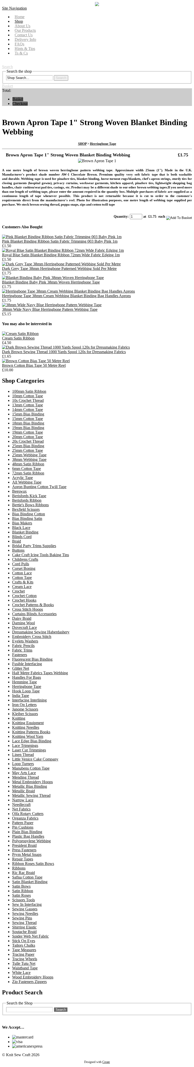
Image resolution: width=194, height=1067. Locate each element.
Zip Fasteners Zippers (29, 981)
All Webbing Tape (26, 482)
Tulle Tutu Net (23, 963)
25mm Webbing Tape (29, 455)
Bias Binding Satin (27, 518)
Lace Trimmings (25, 745)
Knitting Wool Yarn (27, 736)
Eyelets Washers (25, 641)
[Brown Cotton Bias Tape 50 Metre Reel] (36, 361)
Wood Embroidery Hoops (32, 977)
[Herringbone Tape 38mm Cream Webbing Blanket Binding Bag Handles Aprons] (68, 291)
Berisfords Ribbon (26, 500)
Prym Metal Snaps (26, 854)
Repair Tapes (22, 859)
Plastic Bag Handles (28, 836)
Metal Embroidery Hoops (32, 782)
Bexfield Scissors (26, 509)
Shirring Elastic (24, 927)
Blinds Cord (22, 537)
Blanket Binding (25, 532)
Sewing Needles (25, 913)
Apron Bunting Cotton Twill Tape (39, 487)
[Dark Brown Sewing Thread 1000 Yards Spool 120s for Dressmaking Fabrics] (66, 347)
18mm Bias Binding (28, 423)
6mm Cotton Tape (26, 468)
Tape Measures (24, 950)
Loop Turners (23, 764)
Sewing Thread (24, 922)
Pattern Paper (22, 823)
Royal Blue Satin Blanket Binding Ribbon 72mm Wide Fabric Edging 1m (61, 255)
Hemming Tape (24, 682)
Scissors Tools (23, 900)
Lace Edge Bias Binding (31, 741)
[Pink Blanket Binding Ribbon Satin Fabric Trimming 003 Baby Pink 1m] (62, 237)
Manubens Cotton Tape (31, 768)
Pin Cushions (22, 827)
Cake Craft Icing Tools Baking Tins (40, 555)
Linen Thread (23, 754)
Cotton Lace (22, 573)
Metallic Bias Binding (29, 786)
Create (106, 1062)
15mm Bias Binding (28, 414)
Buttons (18, 550)
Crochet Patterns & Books (33, 605)
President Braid (24, 845)
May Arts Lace (24, 773)
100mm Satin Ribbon (29, 391)
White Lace (21, 972)
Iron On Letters (24, 705)
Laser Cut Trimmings (29, 750)
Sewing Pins (22, 918)
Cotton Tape (22, 577)
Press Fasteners (24, 850)
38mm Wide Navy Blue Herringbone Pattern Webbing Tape (50, 309)
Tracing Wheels (24, 959)
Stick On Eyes (23, 941)
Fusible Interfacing (27, 664)
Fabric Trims (22, 650)
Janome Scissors (25, 709)
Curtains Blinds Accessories (34, 614)
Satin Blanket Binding (29, 882)
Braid (16, 541)
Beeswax (19, 491)
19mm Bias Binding (28, 428)
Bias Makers (22, 523)
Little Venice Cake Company (35, 759)
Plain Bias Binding (27, 832)
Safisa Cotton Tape (27, 877)
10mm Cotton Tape (27, 396)
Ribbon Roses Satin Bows (33, 863)
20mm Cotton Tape (27, 437)
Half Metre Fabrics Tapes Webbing (40, 673)
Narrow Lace (22, 800)
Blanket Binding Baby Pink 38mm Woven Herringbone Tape (51, 282)
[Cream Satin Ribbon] (20, 333)
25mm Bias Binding (28, 446)
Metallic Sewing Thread (31, 795)
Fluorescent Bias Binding (32, 659)
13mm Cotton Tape (27, 405)
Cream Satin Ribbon (18, 338)
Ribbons (19, 868)
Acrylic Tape (22, 477)
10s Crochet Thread (28, 400)
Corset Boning (23, 568)
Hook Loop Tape (26, 691)
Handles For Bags (26, 677)
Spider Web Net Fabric (30, 936)
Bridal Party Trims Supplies (34, 546)
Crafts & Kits (22, 582)
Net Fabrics (21, 809)
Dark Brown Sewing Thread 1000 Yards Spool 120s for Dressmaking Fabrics (64, 352)
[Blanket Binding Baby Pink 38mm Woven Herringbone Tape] (53, 277)
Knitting (18, 718)
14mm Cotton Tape (27, 409)
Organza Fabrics (25, 818)
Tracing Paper (23, 954)
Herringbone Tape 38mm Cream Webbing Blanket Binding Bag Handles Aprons (66, 296)
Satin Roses (21, 895)
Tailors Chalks (23, 945)
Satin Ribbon (22, 891)
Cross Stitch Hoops (27, 609)
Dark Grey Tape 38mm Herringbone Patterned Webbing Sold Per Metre (59, 268)
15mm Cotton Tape (27, 418)
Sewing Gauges (24, 909)
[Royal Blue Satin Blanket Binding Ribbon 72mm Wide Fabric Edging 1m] (63, 250)
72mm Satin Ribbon (28, 473)
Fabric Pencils (23, 645)
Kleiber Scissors (25, 714)
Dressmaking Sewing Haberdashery (40, 632)
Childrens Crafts (25, 559)
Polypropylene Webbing (31, 841)
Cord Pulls (20, 564)
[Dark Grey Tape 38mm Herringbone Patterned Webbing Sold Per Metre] (61, 264)
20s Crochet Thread (28, 441)
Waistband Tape (25, 968)
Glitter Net (20, 668)
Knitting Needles (25, 727)
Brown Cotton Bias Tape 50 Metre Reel (34, 365)
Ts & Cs (21, 53)
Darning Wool (23, 623)
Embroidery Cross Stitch (31, 636)
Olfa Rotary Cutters (27, 813)
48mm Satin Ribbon (28, 464)
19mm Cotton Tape (27, 432)
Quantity (121, 216)
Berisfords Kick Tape (29, 496)
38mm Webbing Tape (29, 459)
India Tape (20, 695)
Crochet (18, 591)
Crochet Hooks (24, 600)
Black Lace (21, 527)
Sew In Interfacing (27, 904)
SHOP (82, 144)
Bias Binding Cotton (28, 514)
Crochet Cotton (24, 596)
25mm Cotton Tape (27, 450)
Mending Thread (25, 777)
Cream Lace (22, 586)
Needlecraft (21, 804)
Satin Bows (21, 886)
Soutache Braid (24, 932)
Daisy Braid (21, 618)
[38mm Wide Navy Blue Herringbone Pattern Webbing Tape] (52, 305)
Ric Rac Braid (23, 873)
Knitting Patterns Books (31, 732)
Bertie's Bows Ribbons (30, 505)
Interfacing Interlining (29, 700)
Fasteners (19, 655)
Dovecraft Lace (24, 627)
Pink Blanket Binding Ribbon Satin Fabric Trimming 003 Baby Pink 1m (59, 241)
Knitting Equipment (28, 723)
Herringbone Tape (103, 144)
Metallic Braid (23, 791)
